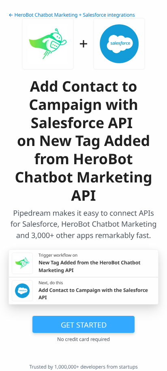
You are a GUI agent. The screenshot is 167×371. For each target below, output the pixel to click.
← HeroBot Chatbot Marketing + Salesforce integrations (72, 14)
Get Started (84, 325)
